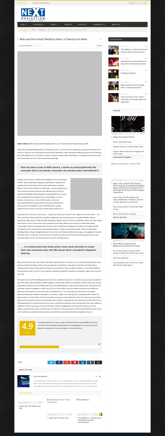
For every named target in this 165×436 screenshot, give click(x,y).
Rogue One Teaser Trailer (123, 137)
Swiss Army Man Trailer (122, 142)
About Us (116, 24)
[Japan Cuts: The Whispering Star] (30, 401)
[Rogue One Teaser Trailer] (128, 125)
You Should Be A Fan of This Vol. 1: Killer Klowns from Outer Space (128, 264)
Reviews (99, 46)
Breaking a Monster (128, 73)
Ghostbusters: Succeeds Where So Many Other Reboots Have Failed (134, 62)
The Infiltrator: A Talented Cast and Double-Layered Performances (89, 420)
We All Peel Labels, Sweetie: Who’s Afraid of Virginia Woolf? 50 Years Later (128, 252)
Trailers (68, 24)
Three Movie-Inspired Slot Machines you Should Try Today (126, 245)
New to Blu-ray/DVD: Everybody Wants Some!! (128, 208)
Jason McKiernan (25, 46)
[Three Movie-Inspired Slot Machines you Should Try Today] (128, 231)
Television (37, 24)
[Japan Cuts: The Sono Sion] (60, 406)
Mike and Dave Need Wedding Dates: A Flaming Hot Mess (132, 86)
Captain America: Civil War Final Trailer (128, 146)
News (53, 24)
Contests (82, 24)
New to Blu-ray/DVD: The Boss (124, 214)
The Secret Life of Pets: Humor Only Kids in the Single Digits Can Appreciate (133, 99)
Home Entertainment (122, 157)
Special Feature (119, 217)
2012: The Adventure (121, 258)
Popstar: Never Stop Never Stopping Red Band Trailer (128, 152)
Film (22, 24)
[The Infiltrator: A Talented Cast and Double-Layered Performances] (89, 406)
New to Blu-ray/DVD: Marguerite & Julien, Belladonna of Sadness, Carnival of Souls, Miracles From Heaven (128, 199)
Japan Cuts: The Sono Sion (58, 418)
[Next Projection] (33, 14)
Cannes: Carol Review (40, 3)
